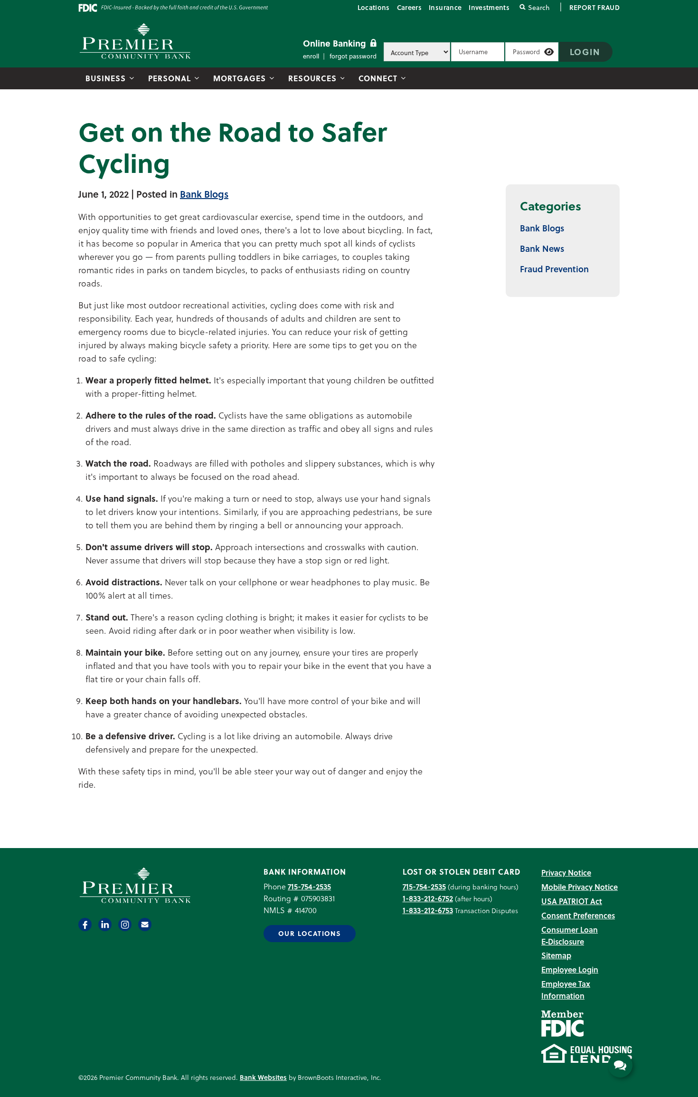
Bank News (542, 248)
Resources (312, 78)
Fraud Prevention (554, 268)
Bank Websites (263, 1077)
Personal (169, 78)
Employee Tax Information (565, 989)
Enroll (311, 55)
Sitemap (556, 955)
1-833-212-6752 (428, 898)
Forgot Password (353, 55)
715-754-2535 (309, 886)
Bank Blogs (204, 194)
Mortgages (239, 78)
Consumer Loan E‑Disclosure (569, 935)
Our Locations (309, 933)
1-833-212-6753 (428, 910)
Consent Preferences (578, 915)
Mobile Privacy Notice (579, 886)
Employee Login (569, 969)
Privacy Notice (566, 872)
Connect (377, 78)
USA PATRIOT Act (571, 901)
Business (105, 78)
